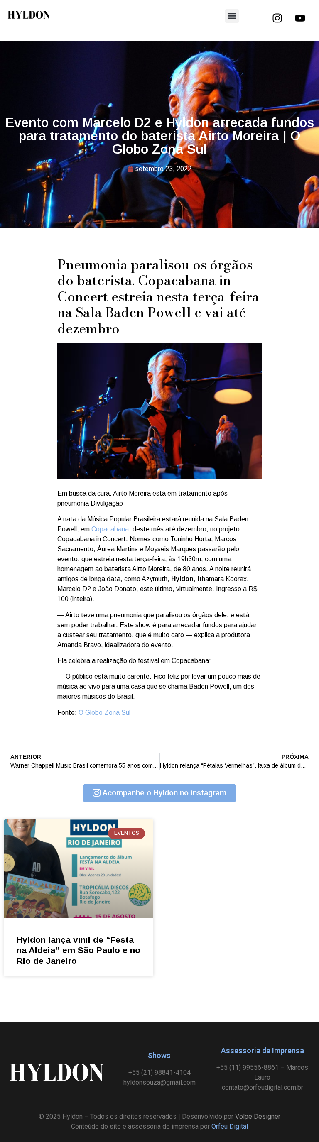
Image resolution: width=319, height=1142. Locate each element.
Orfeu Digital (229, 1126)
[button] (232, 16)
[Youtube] (300, 17)
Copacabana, (112, 529)
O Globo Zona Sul (104, 712)
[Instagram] (277, 17)
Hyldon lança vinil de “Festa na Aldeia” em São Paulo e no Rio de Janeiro (78, 950)
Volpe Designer (257, 1116)
